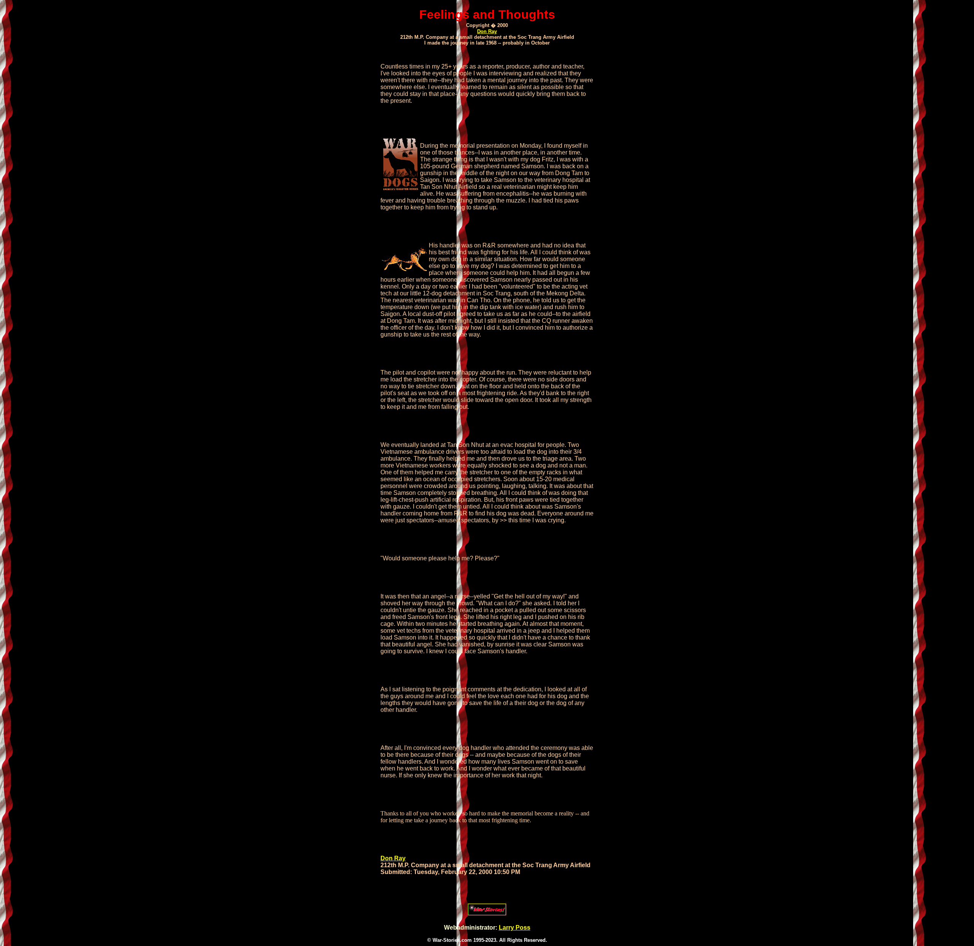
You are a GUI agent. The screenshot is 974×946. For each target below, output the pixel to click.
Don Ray (487, 31)
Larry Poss (514, 927)
